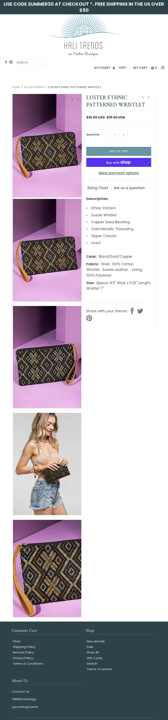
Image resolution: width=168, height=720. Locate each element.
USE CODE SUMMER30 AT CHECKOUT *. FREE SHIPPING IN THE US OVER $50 (84, 7)
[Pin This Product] (89, 318)
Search (92, 663)
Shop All (93, 652)
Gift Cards (94, 658)
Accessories (34, 87)
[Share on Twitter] (140, 311)
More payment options (119, 173)
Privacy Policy (23, 658)
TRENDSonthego (24, 699)
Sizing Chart (98, 187)
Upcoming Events (25, 707)
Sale (90, 647)
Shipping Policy (24, 647)
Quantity (93, 134)
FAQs (16, 641)
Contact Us (21, 691)
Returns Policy (23, 652)
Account (102, 68)
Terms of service (99, 669)
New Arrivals (96, 641)
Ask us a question (129, 187)
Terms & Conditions (28, 663)
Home (16, 87)
